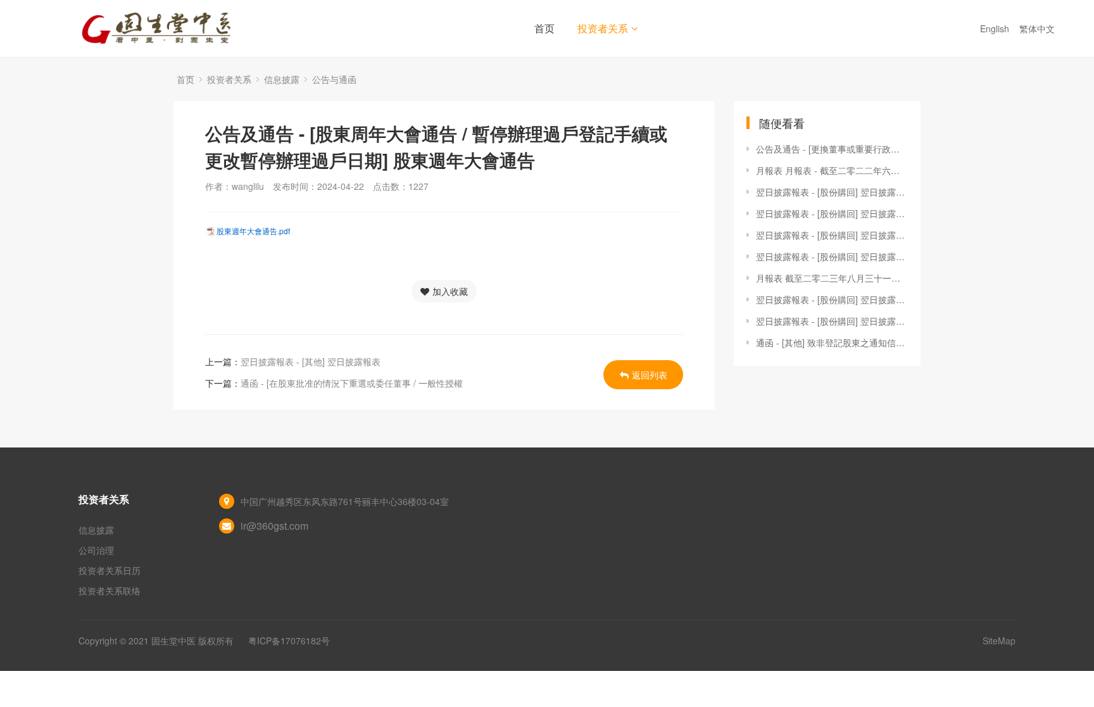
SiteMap (999, 640)
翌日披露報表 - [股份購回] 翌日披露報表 (832, 191)
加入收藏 (450, 291)
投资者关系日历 (110, 570)
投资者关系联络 (110, 590)
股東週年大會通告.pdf (253, 230)
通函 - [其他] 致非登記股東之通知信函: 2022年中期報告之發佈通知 (832, 342)
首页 (544, 28)
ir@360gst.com (274, 525)
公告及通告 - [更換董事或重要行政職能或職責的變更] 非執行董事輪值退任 (832, 148)
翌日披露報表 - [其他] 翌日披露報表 (310, 361)
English (996, 28)
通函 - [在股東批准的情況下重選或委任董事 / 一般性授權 (352, 383)
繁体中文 (1038, 28)
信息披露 (281, 79)
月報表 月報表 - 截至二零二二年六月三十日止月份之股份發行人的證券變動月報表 (832, 170)
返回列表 (649, 374)
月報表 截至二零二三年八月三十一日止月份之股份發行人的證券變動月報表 (832, 278)
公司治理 (96, 550)
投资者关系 (602, 28)
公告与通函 (334, 79)
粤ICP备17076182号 (289, 640)
